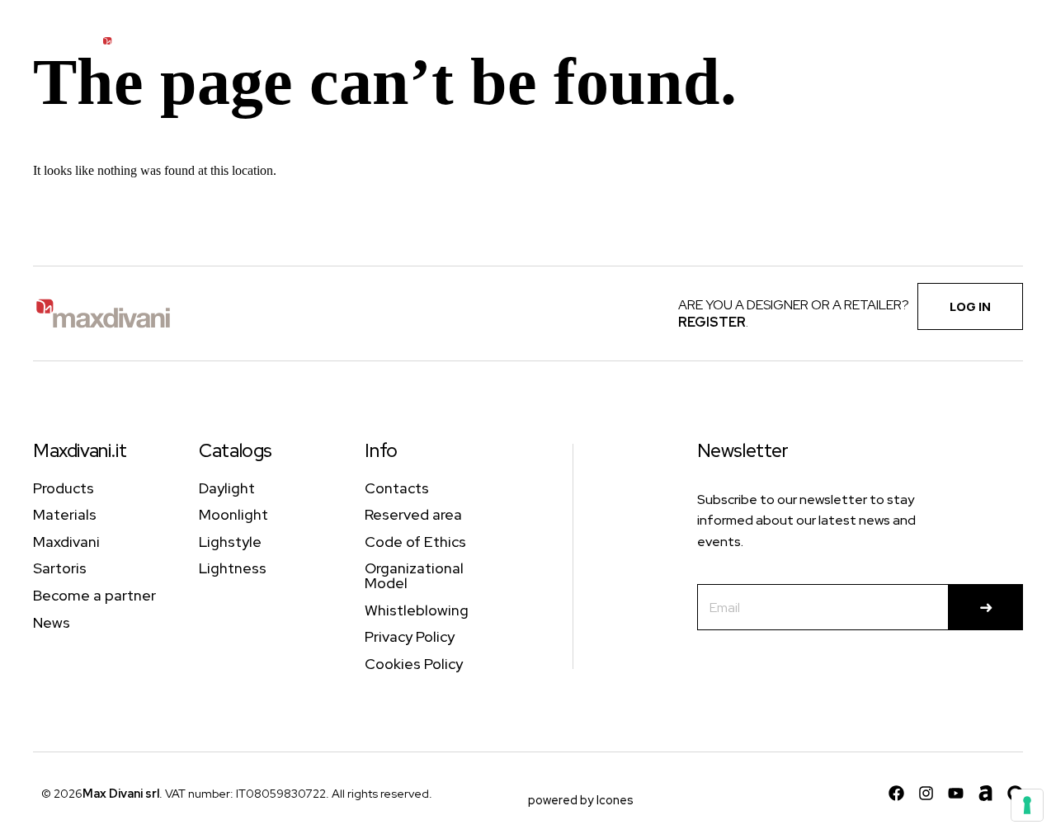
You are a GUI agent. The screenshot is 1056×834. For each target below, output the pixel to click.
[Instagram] (926, 793)
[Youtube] (956, 793)
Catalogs (235, 450)
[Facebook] (896, 793)
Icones (615, 800)
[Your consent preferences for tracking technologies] (1027, 805)
